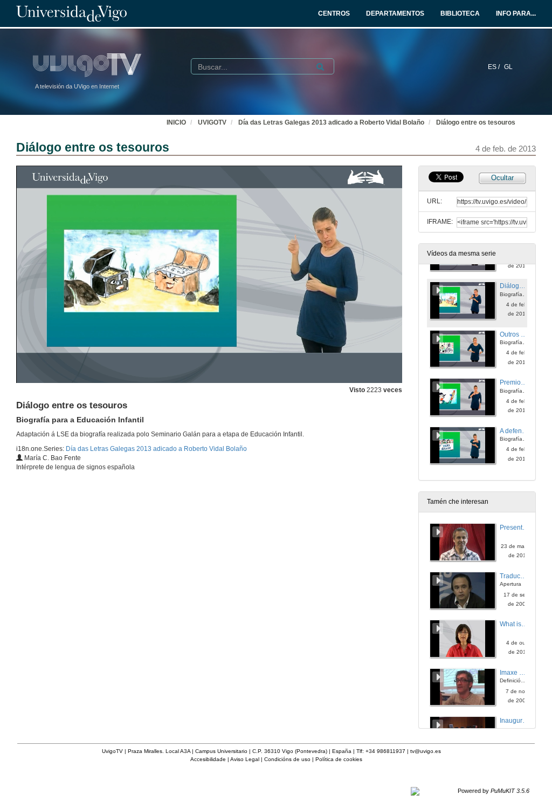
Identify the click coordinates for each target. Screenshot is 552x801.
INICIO (176, 122)
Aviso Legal (244, 759)
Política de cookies (338, 759)
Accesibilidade (208, 759)
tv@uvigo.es (425, 751)
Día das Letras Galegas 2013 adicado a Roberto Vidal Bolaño (331, 122)
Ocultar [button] (502, 178)
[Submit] (320, 67)
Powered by (493, 791)
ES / (494, 67)
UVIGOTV (212, 122)
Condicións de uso (287, 759)
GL (508, 67)
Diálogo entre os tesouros (475, 122)
